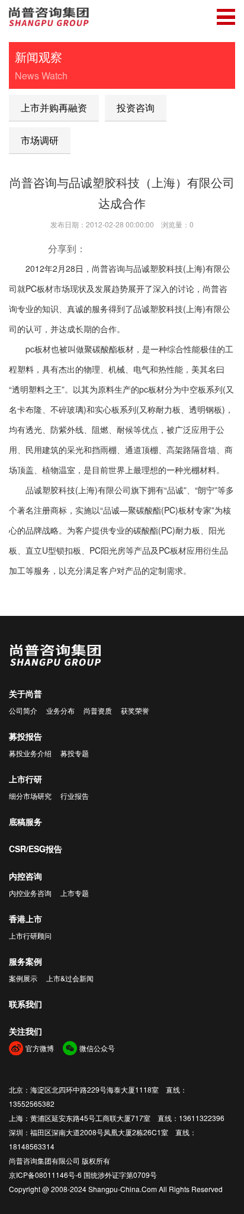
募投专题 (74, 753)
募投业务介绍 (30, 753)
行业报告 (74, 796)
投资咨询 (136, 107)
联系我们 (25, 1004)
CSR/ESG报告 (35, 849)
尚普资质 (98, 710)
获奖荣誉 (135, 710)
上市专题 (74, 893)
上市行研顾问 (30, 935)
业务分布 (60, 710)
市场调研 (40, 140)
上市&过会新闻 (70, 978)
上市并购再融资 (54, 107)
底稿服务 (25, 821)
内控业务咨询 (30, 893)
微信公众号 (97, 1048)
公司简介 (23, 710)
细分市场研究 (30, 796)
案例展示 (23, 978)
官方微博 (39, 1048)
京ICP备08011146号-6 (45, 1175)
